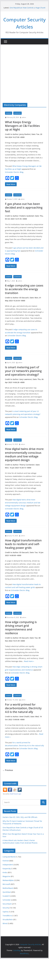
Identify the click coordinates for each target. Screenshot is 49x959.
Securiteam (7, 904)
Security (6, 908)
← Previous (8, 770)
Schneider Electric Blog (14, 172)
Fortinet (6, 861)
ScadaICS (8, 113)
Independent (8, 864)
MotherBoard (8, 888)
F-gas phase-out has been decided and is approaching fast (23, 207)
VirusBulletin (8, 919)
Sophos (5, 912)
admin (24, 117)
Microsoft (6, 884)
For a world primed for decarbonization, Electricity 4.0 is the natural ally (23, 708)
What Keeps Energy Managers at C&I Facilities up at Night (22, 125)
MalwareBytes (8, 880)
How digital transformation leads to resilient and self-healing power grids (23, 544)
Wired (5, 923)
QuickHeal (7, 892)
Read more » (29, 661)
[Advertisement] (24, 70)
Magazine (6, 876)
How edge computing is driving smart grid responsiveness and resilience (21, 627)
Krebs (5, 872)
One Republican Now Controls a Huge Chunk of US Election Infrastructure (27, 9)
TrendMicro (7, 915)
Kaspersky (7, 868)
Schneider (17, 113)
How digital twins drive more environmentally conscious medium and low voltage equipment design (24, 454)
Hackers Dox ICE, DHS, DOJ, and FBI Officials (20, 817)
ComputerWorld (9, 857)
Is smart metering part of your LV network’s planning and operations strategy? (23, 370)
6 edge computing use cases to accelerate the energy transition (24, 289)
